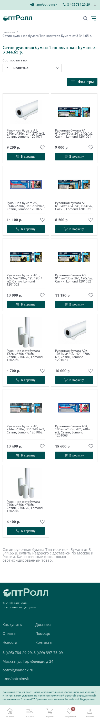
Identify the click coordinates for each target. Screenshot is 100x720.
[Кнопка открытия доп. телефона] (95, 5)
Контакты (43, 642)
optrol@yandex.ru (18, 670)
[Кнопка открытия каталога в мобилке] (93, 18)
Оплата (9, 633)
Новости (10, 642)
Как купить (12, 624)
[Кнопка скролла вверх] (77, 697)
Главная (9, 32)
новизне (20, 68)
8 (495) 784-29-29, (18, 652)
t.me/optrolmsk (16, 678)
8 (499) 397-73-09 (48, 652)
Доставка (43, 624)
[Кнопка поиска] (85, 18)
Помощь (42, 633)
